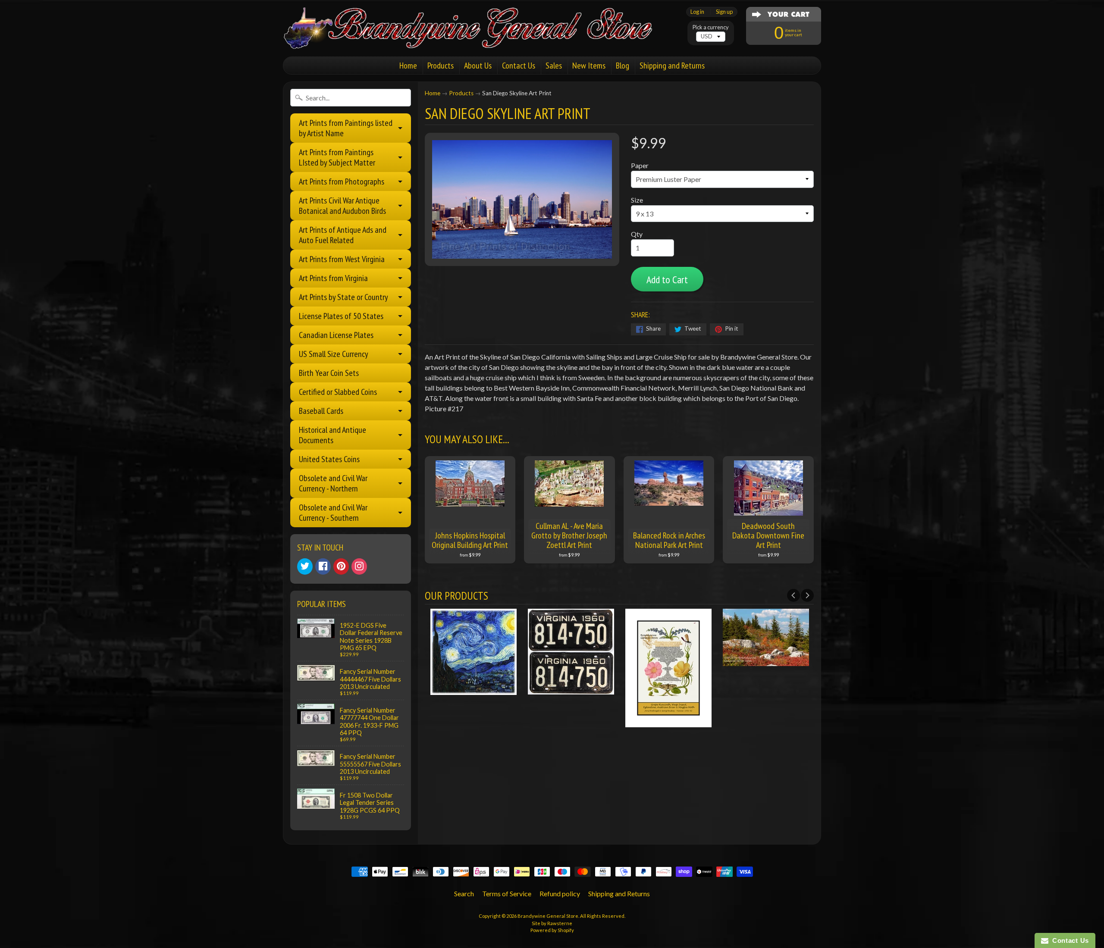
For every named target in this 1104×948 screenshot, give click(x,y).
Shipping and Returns (672, 65)
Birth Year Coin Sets (329, 373)
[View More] (473, 689)
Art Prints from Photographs (341, 181)
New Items (588, 65)
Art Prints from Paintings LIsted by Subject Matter (337, 157)
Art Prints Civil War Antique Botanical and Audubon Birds (342, 205)
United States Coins (329, 459)
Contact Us (518, 65)
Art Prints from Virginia (333, 278)
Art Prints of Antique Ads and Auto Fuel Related (342, 235)
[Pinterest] (341, 566)
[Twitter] (305, 566)
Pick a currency (711, 27)
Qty (637, 234)
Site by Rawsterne (552, 923)
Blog (622, 65)
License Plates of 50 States (341, 316)
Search (464, 893)
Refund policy (559, 893)
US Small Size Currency (333, 354)
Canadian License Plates (336, 335)
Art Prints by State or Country (343, 297)
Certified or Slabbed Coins (338, 391)
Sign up (724, 12)
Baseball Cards (321, 410)
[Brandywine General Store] (477, 38)
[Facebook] (323, 566)
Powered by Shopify (552, 930)
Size (637, 200)
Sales (554, 65)
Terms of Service (506, 893)
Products (440, 65)
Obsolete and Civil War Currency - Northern (333, 483)
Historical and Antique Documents (332, 435)
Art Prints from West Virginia (342, 259)
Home (408, 65)
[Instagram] (359, 566)
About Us (478, 65)
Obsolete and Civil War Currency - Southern (333, 512)
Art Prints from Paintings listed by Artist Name (345, 128)
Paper (640, 165)
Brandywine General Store (548, 916)
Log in (697, 12)
